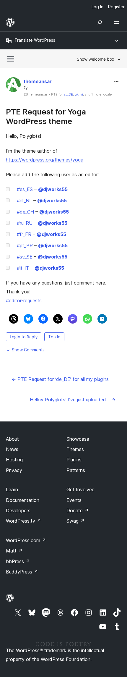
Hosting (14, 460)
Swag (75, 521)
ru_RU (24, 223)
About (12, 439)
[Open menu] (117, 22)
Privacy (14, 470)
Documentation (22, 500)
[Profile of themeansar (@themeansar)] (13, 86)
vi (81, 94)
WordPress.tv (23, 521)
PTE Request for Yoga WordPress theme (46, 116)
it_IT (23, 268)
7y (26, 88)
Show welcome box (95, 59)
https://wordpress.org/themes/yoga (44, 160)
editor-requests (24, 300)
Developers (18, 510)
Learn (12, 489)
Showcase (77, 439)
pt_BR (25, 245)
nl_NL (24, 200)
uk (77, 94)
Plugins (74, 460)
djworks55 (53, 189)
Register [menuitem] (116, 6)
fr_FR (24, 234)
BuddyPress (22, 572)
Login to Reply (24, 337)
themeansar (38, 81)
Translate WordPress (34, 40)
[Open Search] (100, 22)
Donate (77, 510)
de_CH (25, 212)
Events (74, 500)
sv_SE (68, 94)
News (12, 449)
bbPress (18, 561)
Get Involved (80, 489)
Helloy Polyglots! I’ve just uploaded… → (72, 400)
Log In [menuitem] (97, 6)
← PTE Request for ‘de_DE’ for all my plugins (60, 379)
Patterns (75, 470)
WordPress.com (26, 540)
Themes (75, 449)
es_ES (25, 189)
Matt (14, 551)
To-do (54, 336)
